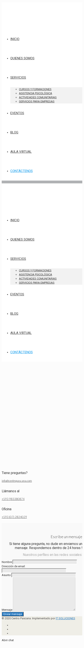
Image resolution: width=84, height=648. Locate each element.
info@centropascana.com (17, 480)
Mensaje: (7, 609)
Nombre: (7, 562)
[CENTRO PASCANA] (13, 24)
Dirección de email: (13, 566)
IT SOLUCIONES (65, 618)
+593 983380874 (13, 499)
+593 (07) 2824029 (14, 517)
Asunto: (6, 575)
